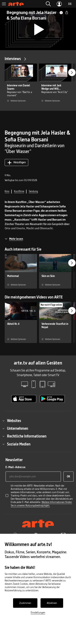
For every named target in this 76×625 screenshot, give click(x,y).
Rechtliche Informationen (26, 436)
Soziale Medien (18, 444)
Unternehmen (17, 428)
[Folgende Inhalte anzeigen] (72, 72)
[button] (48, 4)
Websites (14, 420)
